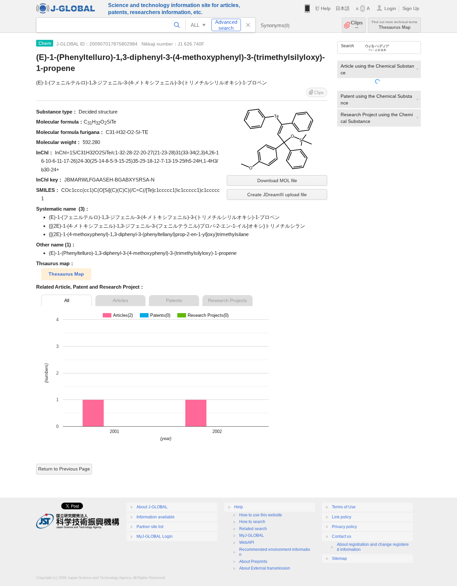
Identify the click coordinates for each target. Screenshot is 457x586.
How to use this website (260, 515)
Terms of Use (344, 507)
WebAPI (246, 542)
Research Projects (227, 300)
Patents (174, 300)
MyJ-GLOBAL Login (154, 536)
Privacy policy (344, 526)
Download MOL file (277, 180)
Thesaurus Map (66, 274)
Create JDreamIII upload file (277, 194)
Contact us (341, 536)
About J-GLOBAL (152, 507)
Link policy (341, 517)
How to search (252, 521)
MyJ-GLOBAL (251, 535)
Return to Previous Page (64, 468)
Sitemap (339, 558)
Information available (155, 517)
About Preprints (253, 561)
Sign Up (410, 8)
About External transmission (264, 568)
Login (390, 8)
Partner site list (149, 526)
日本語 (343, 8)
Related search (253, 528)
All (66, 300)
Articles (120, 300)
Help (326, 8)
